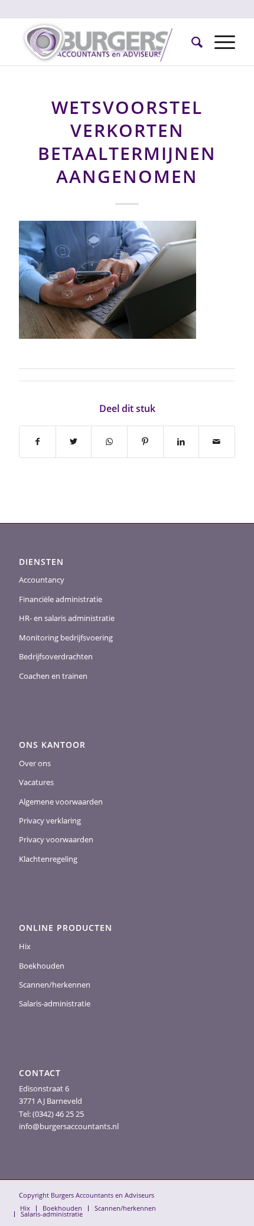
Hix (25, 946)
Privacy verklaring (50, 820)
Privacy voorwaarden (56, 839)
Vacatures (36, 782)
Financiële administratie (60, 599)
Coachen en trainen (53, 676)
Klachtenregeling (48, 859)
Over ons (35, 763)
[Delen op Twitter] (74, 441)
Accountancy (41, 579)
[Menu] (219, 42)
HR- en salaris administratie (67, 618)
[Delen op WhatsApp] (109, 441)
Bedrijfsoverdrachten (56, 656)
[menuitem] (191, 42)
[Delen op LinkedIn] (181, 441)
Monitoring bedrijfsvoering (66, 637)
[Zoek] (191, 42)
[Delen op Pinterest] (145, 441)
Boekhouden (41, 965)
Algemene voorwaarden (61, 801)
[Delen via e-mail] (217, 441)
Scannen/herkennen (54, 984)
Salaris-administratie (54, 1003)
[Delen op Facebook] (37, 441)
